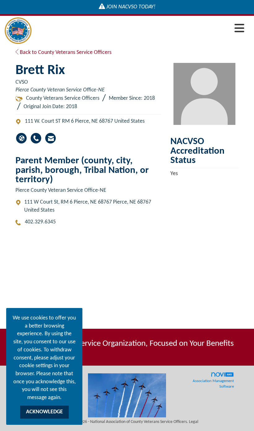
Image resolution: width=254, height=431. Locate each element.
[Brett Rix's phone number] (36, 138)
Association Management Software (213, 384)
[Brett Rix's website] (21, 138)
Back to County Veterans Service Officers (65, 52)
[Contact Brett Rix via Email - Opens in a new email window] (50, 138)
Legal (193, 422)
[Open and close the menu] (140, 29)
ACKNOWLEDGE (44, 412)
